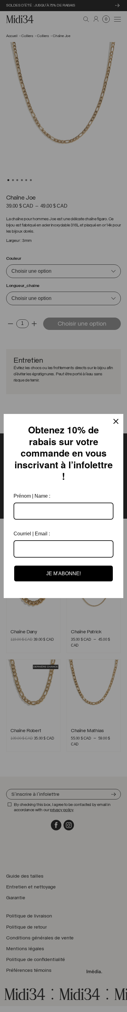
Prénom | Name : (32, 496)
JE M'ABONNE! (63, 573)
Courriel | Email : (32, 533)
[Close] (116, 421)
